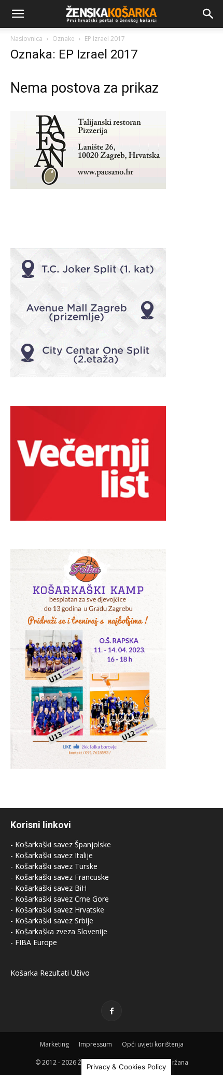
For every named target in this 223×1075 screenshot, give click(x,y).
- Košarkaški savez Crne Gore (59, 899)
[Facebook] (111, 1010)
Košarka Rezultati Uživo (50, 973)
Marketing (54, 1044)
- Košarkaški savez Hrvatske (57, 910)
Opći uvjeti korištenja (153, 1044)
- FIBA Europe (33, 942)
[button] (17, 14)
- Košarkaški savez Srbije (51, 920)
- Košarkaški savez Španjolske (60, 844)
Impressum (95, 1044)
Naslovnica (26, 38)
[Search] (208, 14)
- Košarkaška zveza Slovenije (58, 931)
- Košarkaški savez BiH (48, 888)
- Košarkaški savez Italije (51, 855)
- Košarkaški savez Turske (53, 866)
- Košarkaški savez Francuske (59, 877)
